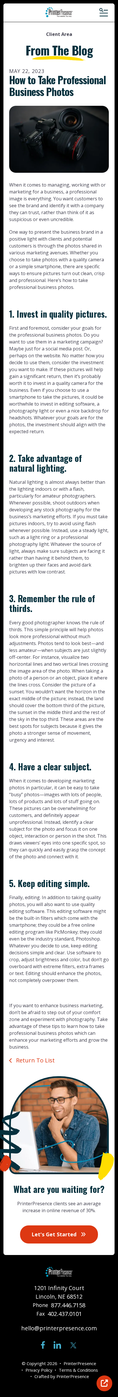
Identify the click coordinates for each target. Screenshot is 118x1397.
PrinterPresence (72, 1376)
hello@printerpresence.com (59, 1328)
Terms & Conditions (78, 1370)
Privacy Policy (38, 1370)
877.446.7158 (68, 1305)
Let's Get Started (55, 1234)
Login (104, 1383)
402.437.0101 (65, 1314)
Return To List (35, 1060)
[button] (103, 12)
